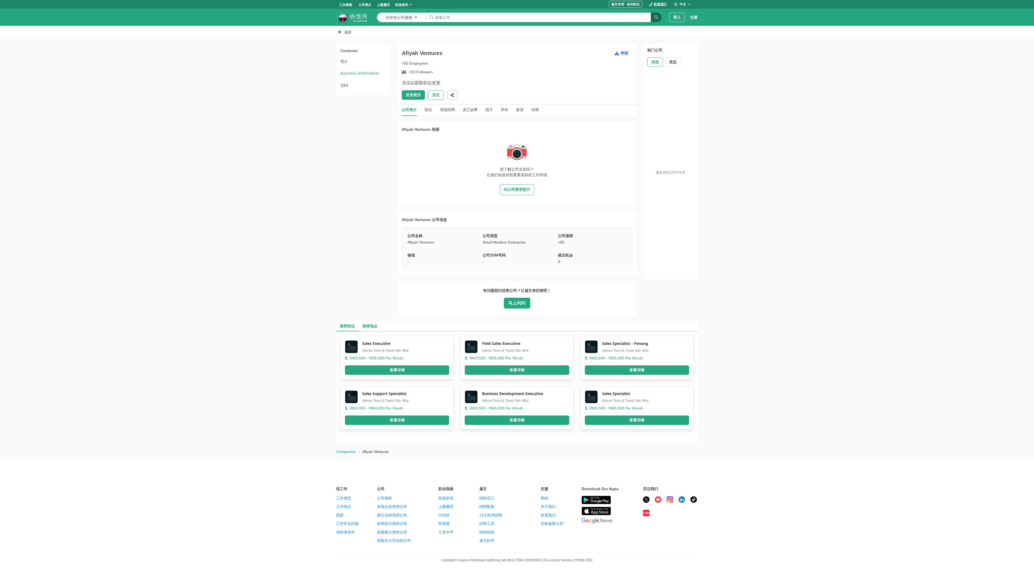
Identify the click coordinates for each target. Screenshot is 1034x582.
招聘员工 (486, 498)
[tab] (347, 326)
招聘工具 (486, 523)
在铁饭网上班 (552, 523)
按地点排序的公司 (392, 506)
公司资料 (384, 498)
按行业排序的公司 (392, 515)
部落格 (444, 523)
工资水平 (445, 532)
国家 (340, 515)
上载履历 (445, 506)
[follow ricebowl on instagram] (670, 500)
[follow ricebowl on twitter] (646, 500)
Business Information (359, 73)
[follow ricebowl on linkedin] (682, 500)
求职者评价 (345, 532)
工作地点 (343, 506)
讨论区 (444, 515)
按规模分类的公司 (392, 532)
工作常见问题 (347, 523)
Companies (345, 451)
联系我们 (548, 515)
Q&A (344, 85)
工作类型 (343, 498)
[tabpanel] (517, 387)
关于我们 (548, 506)
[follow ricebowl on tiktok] (693, 500)
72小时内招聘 (490, 515)
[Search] (656, 17)
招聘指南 (486, 532)
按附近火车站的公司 (394, 540)
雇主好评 (486, 540)
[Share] (452, 95)
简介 (344, 61)
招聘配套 (486, 506)
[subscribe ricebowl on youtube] (658, 500)
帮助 (544, 498)
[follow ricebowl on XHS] (646, 514)
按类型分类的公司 (392, 523)
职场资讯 (445, 498)
